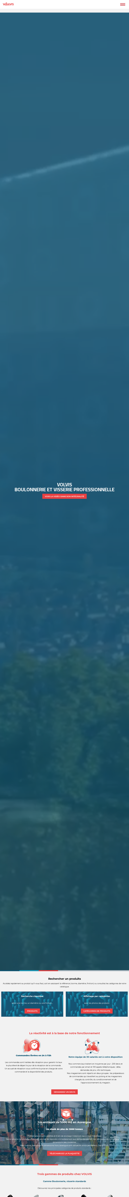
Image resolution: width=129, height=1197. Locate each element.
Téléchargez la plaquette (64, 1153)
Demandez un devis (64, 1092)
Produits (32, 1011)
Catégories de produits (96, 1011)
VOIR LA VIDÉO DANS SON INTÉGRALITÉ (64, 496)
